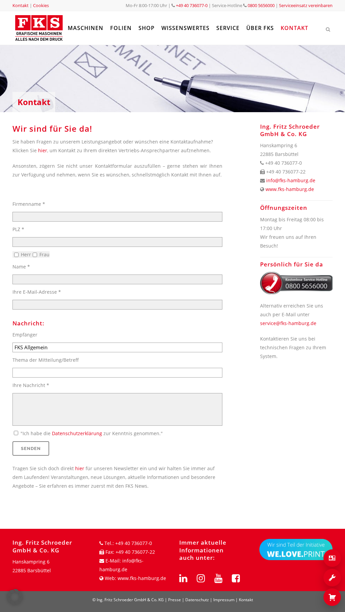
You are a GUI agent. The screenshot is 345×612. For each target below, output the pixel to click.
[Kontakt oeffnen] (332, 558)
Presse (174, 600)
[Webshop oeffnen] (332, 597)
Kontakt (20, 5)
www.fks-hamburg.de (289, 189)
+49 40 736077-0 (192, 5)
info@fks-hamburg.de (290, 180)
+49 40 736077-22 (135, 552)
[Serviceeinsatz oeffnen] (332, 577)
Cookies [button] (41, 5)
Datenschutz (197, 600)
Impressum (223, 600)
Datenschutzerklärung (77, 433)
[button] (15, 597)
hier (42, 150)
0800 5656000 (261, 5)
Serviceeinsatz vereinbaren (306, 5)
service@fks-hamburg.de (288, 323)
